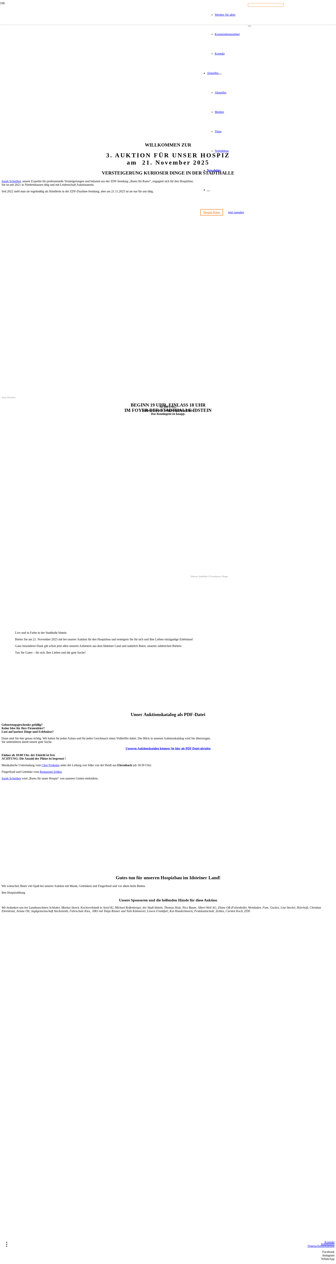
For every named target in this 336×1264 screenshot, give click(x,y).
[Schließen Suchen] (249, 26)
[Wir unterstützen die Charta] (315, 1236)
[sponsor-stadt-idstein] (31, 1091)
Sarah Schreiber (11, 778)
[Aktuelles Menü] (220, 74)
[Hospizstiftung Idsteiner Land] (99, 207)
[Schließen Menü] (208, 190)
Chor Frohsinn (51, 765)
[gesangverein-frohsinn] (121, 869)
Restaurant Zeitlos (51, 771)
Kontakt (329, 1242)
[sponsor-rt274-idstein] (31, 973)
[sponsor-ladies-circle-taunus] (31, 1032)
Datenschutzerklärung (321, 1246)
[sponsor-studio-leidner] (31, 1150)
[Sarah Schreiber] (101, 394)
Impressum (327, 1244)
